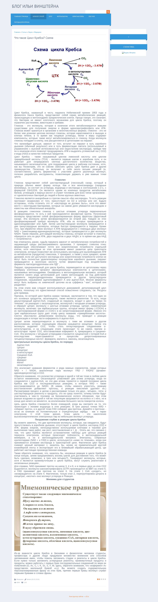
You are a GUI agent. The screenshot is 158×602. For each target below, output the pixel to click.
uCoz (87, 596)
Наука (30, 32)
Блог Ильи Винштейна (35, 6)
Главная (17, 32)
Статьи (24, 32)
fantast (29, 579)
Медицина (37, 32)
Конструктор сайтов (76, 596)
